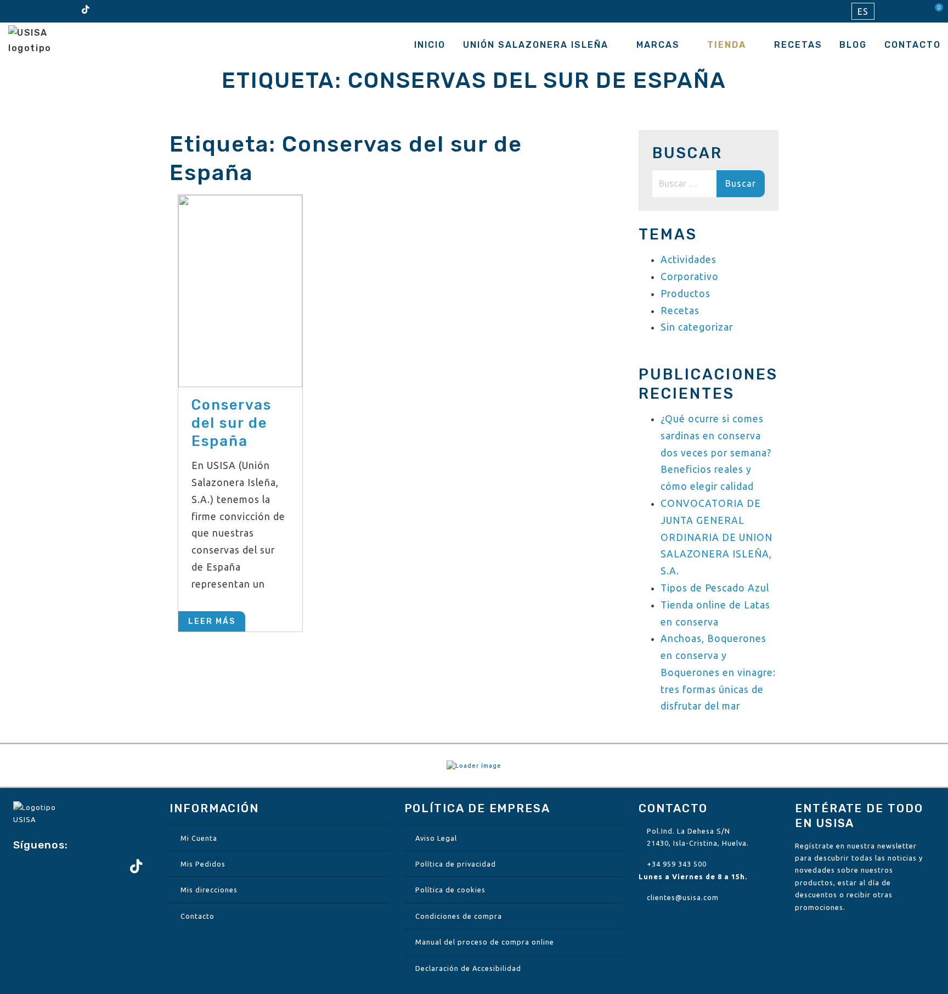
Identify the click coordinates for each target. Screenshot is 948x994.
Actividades (688, 259)
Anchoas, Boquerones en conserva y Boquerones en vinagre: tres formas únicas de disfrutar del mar (718, 672)
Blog (853, 45)
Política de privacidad (455, 864)
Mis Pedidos (202, 864)
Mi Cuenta (198, 838)
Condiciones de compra (458, 916)
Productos (685, 293)
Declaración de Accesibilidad (468, 968)
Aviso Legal (436, 838)
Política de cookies (450, 890)
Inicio (429, 45)
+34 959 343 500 (677, 864)
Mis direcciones (209, 890)
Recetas (798, 45)
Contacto (912, 45)
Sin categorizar (697, 327)
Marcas (658, 45)
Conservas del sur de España (231, 423)
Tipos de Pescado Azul (715, 588)
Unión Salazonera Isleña (535, 45)
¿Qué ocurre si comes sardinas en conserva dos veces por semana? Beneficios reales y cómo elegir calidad (716, 453)
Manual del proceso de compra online (484, 942)
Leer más (211, 621)
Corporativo (690, 276)
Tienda (726, 45)
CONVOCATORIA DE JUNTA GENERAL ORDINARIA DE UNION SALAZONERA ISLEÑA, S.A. (716, 537)
